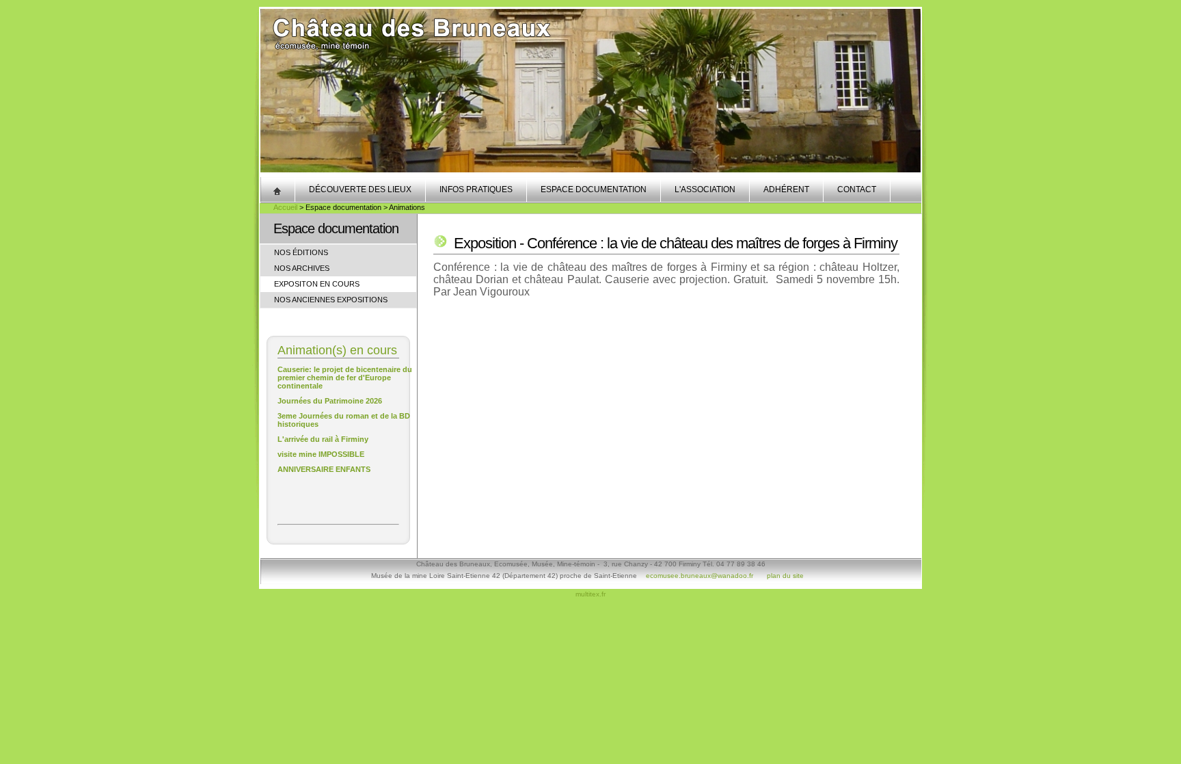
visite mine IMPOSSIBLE (320, 454)
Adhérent (786, 189)
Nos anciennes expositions (331, 299)
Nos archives (301, 268)
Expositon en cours (316, 284)
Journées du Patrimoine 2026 (329, 401)
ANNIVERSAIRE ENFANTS (323, 469)
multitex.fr (590, 594)
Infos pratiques (476, 189)
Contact (856, 189)
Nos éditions (301, 252)
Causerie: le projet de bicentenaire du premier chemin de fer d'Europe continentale (344, 377)
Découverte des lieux (360, 189)
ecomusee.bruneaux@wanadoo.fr (699, 575)
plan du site (785, 575)
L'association (705, 189)
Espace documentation (594, 189)
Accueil (285, 207)
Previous (270, 99)
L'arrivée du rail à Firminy (322, 439)
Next (910, 99)
